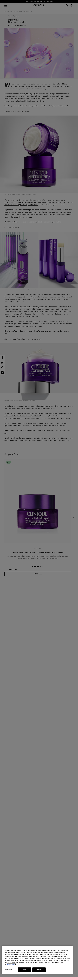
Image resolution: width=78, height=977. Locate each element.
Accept (39, 969)
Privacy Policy (11, 964)
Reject (24, 969)
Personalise (8, 969)
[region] (37, 960)
